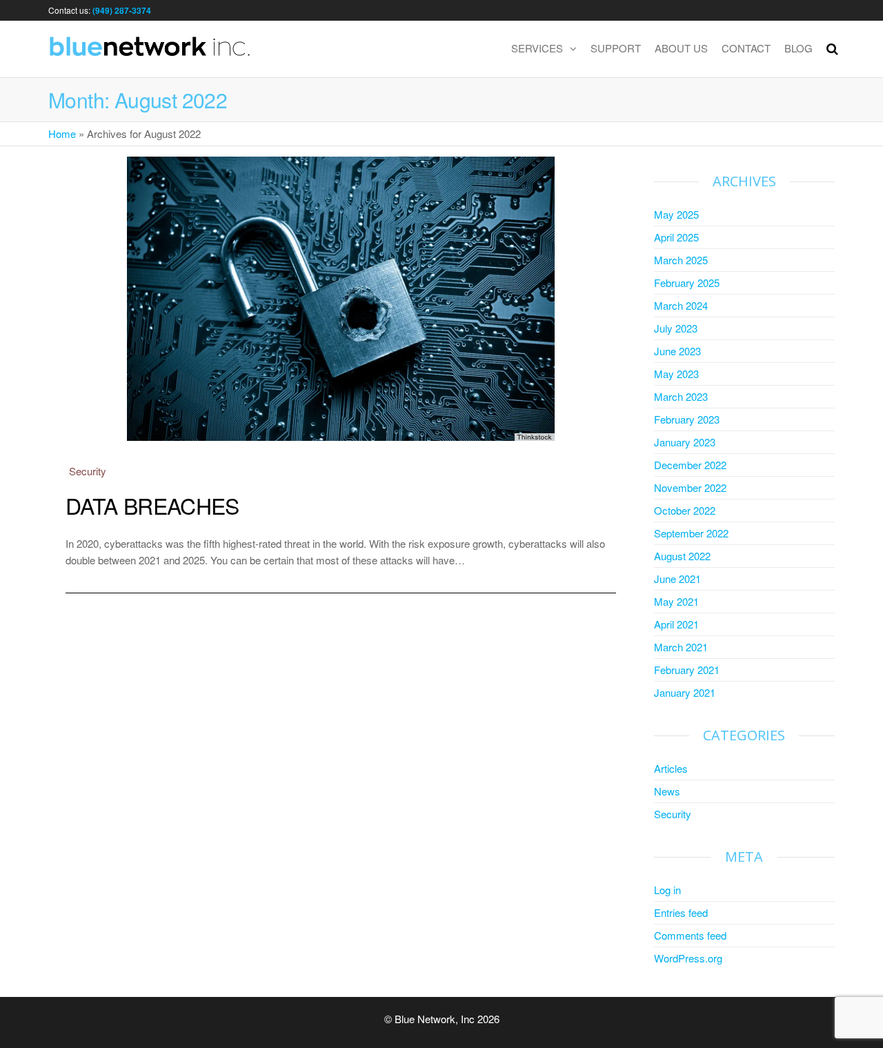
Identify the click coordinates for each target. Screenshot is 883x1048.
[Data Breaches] (341, 297)
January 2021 (684, 692)
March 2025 (681, 260)
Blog (798, 48)
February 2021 (687, 669)
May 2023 (676, 373)
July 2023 (675, 328)
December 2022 (690, 464)
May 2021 (676, 601)
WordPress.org (688, 958)
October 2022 (684, 510)
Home (62, 133)
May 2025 (676, 214)
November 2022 (690, 487)
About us (681, 48)
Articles (671, 768)
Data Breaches (152, 505)
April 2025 (676, 237)
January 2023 (684, 442)
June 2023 (677, 351)
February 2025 (687, 282)
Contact (746, 48)
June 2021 (677, 578)
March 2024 (681, 305)
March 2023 (681, 396)
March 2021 (681, 647)
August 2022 (682, 555)
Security (87, 471)
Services (537, 48)
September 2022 (691, 533)
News (667, 791)
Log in (667, 889)
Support (616, 48)
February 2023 (687, 419)
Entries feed (681, 912)
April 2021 (676, 624)
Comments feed (690, 935)
